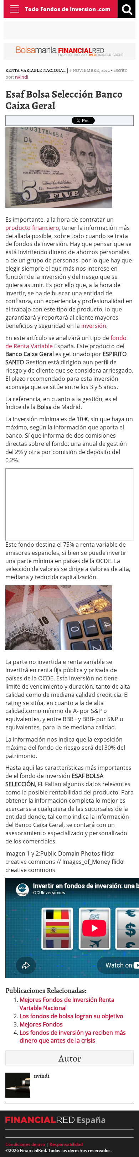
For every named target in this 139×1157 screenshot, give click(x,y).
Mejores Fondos (41, 1024)
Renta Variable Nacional (35, 70)
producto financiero (32, 228)
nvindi (21, 77)
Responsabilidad (66, 1144)
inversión (93, 326)
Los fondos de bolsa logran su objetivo (71, 1016)
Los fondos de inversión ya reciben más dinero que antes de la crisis (73, 1037)
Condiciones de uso (25, 1144)
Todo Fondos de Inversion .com (67, 9)
